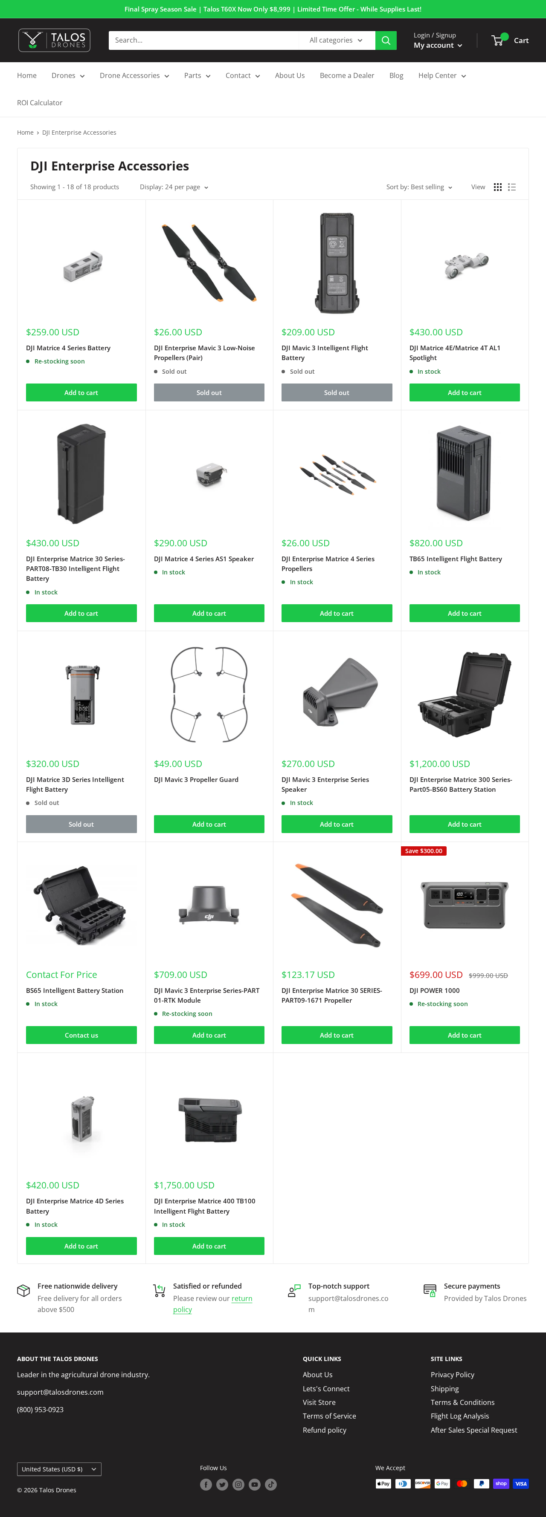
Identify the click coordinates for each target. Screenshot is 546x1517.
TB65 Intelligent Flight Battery (456, 558)
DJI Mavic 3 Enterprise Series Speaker (325, 784)
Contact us (81, 1035)
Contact (238, 75)
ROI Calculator (40, 102)
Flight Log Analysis (460, 1416)
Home (27, 75)
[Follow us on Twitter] (222, 1485)
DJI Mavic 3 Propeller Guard (196, 779)
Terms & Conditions (463, 1402)
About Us (290, 75)
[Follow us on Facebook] (206, 1485)
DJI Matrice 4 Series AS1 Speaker (204, 558)
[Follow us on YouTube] (255, 1485)
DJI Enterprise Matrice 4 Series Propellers (328, 563)
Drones (64, 75)
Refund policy (324, 1430)
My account (435, 45)
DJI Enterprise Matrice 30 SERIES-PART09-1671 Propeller (332, 995)
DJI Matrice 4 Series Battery (68, 347)
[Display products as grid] (498, 187)
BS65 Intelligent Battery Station (75, 990)
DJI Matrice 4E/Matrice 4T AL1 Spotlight (455, 352)
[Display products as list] (512, 187)
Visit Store (319, 1402)
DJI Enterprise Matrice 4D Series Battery (75, 1206)
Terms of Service (329, 1416)
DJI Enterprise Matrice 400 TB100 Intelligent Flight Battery (205, 1206)
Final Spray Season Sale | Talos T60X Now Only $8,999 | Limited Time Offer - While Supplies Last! (273, 9)
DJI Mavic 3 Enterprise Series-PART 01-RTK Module (206, 995)
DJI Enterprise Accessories (79, 132)
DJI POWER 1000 (435, 990)
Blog (396, 75)
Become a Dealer (347, 75)
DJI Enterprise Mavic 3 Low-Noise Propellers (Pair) (204, 352)
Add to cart (81, 392)
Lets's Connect (326, 1388)
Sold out (209, 392)
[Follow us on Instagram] (238, 1485)
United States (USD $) (52, 1469)
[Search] (386, 40)
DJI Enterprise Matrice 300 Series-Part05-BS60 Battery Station (461, 784)
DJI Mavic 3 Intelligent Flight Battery (325, 352)
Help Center (437, 75)
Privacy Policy (452, 1374)
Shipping (445, 1388)
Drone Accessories (130, 75)
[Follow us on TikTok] (271, 1485)
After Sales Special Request (474, 1430)
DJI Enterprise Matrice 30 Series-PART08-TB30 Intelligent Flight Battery (75, 568)
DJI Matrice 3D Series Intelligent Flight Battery (75, 784)
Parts (192, 75)
